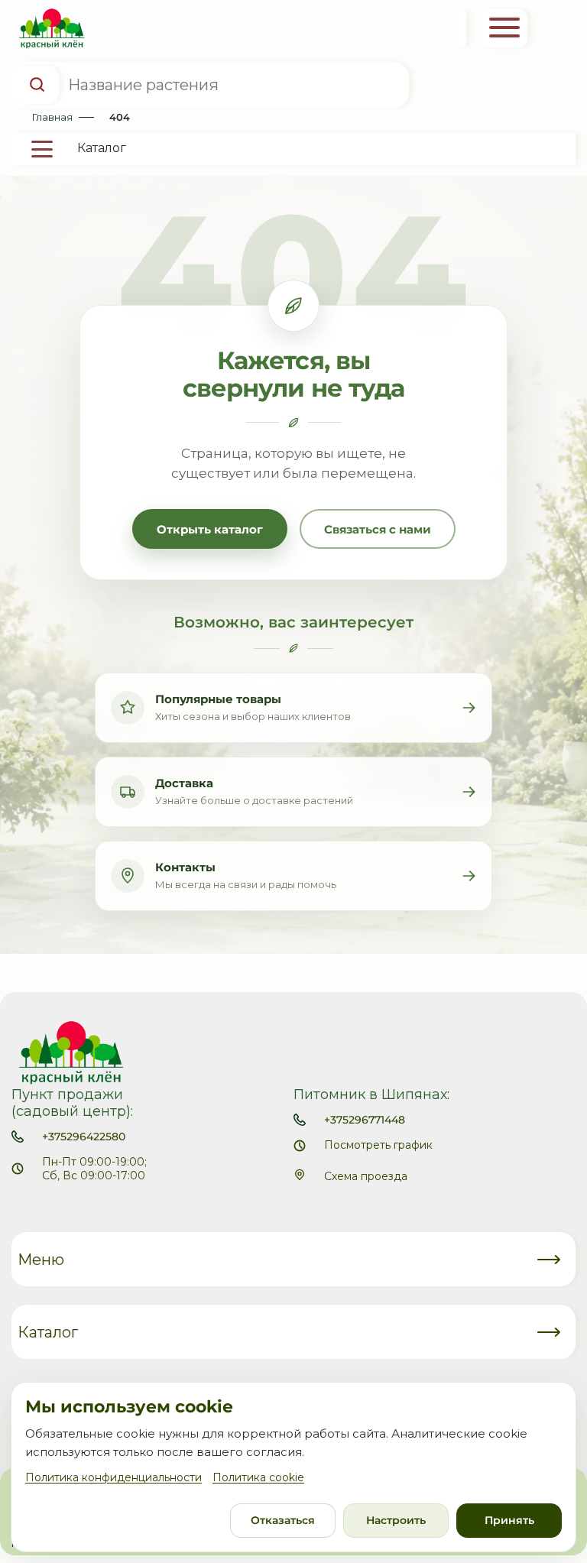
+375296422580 (83, 1136)
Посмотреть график (378, 1145)
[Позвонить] (462, 28)
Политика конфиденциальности (113, 1477)
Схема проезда (365, 1176)
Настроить (396, 1520)
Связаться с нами (377, 529)
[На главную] (48, 29)
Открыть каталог (210, 529)
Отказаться (283, 1520)
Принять (509, 1520)
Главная (52, 117)
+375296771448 (364, 1120)
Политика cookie (258, 1477)
